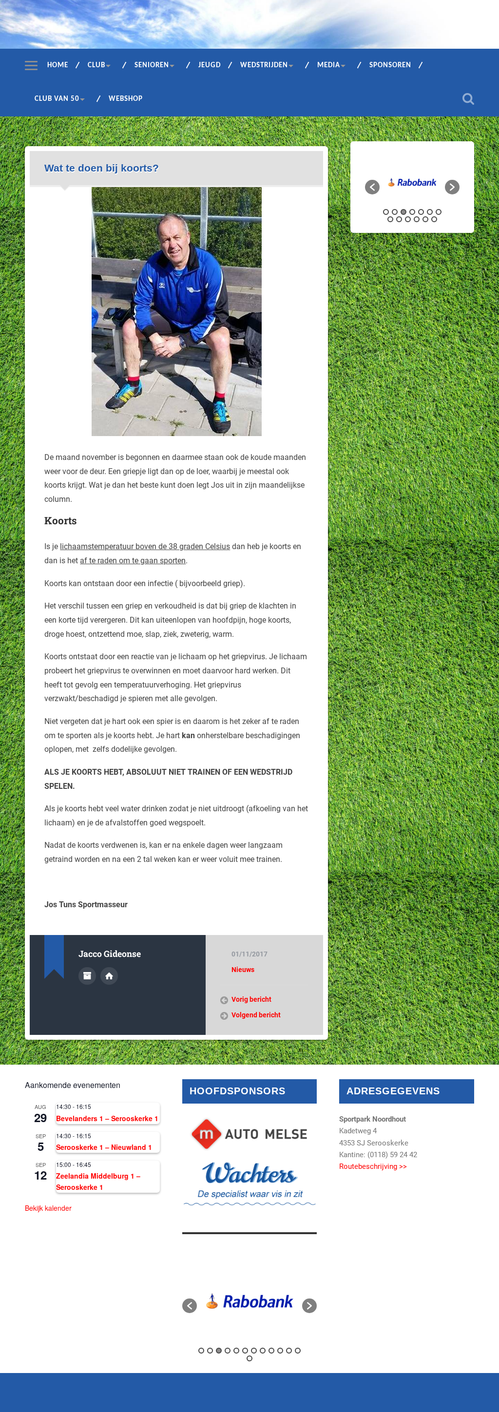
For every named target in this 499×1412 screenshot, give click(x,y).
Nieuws (242, 969)
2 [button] (395, 212)
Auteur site (109, 976)
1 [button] (386, 212)
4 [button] (412, 212)
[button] (372, 187)
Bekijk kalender (48, 1208)
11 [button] (417, 219)
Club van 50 (57, 99)
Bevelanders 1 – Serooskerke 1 (107, 1118)
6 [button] (430, 212)
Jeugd (209, 65)
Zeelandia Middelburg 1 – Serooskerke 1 (98, 1181)
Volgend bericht (256, 1015)
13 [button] (434, 219)
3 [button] (403, 212)
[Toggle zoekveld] (468, 98)
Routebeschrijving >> (373, 1166)
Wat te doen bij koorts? (101, 167)
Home (57, 65)
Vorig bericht (251, 999)
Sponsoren (390, 65)
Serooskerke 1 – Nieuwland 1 (104, 1147)
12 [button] (425, 219)
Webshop (126, 99)
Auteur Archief (87, 976)
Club (96, 65)
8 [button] (390, 219)
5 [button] (421, 212)
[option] (412, 182)
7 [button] (438, 212)
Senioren (151, 65)
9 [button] (399, 219)
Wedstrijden (264, 65)
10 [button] (408, 219)
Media (328, 65)
